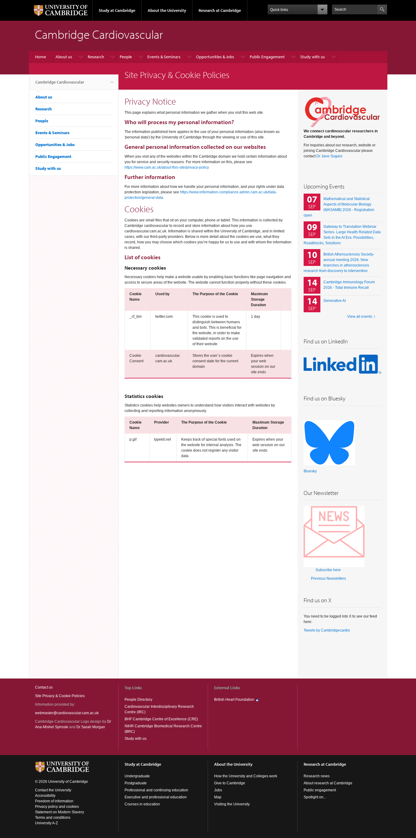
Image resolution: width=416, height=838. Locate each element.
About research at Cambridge (328, 783)
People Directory (138, 699)
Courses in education (142, 804)
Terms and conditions (52, 817)
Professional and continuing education (156, 790)
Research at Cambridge (220, 10)
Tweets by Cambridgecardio (327, 630)
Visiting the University (232, 804)
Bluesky (310, 471)
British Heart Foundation (234, 699)
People (126, 56)
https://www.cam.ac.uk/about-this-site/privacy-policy (167, 167)
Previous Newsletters (328, 578)
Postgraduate (136, 783)
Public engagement (320, 790)
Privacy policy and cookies (57, 806)
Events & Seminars (164, 56)
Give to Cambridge (229, 783)
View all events (359, 316)
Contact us (44, 687)
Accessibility (45, 795)
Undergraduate (137, 776)
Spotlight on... (315, 797)
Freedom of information (54, 801)
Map (217, 797)
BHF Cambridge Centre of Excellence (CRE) (161, 719)
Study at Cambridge (117, 10)
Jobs (218, 790)
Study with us (312, 56)
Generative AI (334, 301)
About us (63, 56)
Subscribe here (328, 570)
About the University (167, 10)
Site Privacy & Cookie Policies (60, 696)
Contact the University (53, 790)
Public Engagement (267, 56)
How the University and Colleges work (245, 776)
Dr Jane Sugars (329, 156)
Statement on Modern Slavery (59, 812)
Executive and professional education (156, 797)
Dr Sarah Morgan (90, 727)
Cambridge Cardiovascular (59, 82)
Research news (317, 776)
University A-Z (46, 823)
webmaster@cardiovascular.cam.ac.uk (67, 713)
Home (40, 56)
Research (96, 56)
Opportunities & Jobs (215, 56)
